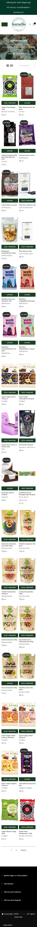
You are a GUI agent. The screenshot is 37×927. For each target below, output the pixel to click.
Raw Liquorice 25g (25, 251)
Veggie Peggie (25, 788)
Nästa (23, 850)
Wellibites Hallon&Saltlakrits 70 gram (8, 348)
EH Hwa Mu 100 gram (26, 445)
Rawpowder (6, 255)
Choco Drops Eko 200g (9, 687)
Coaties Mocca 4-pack (9, 205)
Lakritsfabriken (26, 207)
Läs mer (27, 103)
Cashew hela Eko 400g (9, 640)
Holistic (4, 497)
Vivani (22, 112)
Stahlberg (23, 158)
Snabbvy (15, 74)
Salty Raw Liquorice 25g (27, 205)
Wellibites (5, 303)
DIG (3, 449)
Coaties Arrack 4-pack (27, 155)
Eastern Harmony (27, 447)
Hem (10, 54)
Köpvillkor (8, 925)
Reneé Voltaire (8, 112)
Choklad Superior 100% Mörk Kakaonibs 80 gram (9, 157)
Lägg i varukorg (10, 103)
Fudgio (4, 401)
